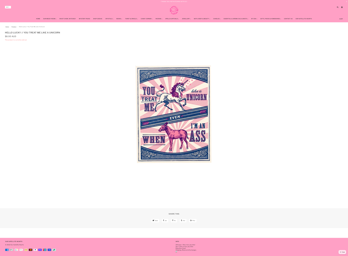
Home (7, 26)
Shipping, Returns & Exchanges (186, 250)
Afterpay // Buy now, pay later (185, 244)
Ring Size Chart (181, 248)
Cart (341, 19)
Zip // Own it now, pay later (184, 246)
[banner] (174, 10)
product (14, 26)
